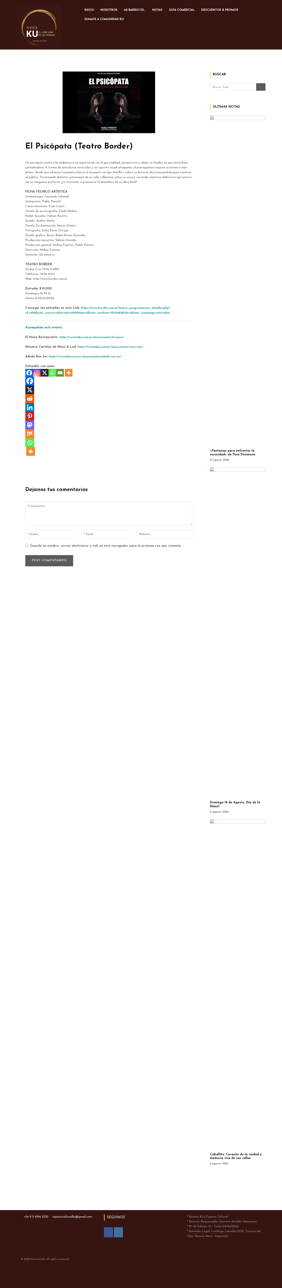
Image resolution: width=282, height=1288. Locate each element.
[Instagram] (37, 373)
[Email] (60, 373)
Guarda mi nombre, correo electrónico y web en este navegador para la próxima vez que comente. (106, 546)
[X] (44, 373)
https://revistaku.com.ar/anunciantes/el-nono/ (91, 337)
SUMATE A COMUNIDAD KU (104, 19)
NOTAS (157, 10)
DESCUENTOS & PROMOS (219, 10)
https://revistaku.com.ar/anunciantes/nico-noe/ (110, 347)
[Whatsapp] (52, 373)
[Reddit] (29, 398)
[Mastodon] (29, 425)
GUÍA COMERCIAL (182, 10)
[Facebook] (29, 373)
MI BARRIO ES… (135, 10)
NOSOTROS (108, 10)
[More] (68, 373)
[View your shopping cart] (145, 18)
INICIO (89, 10)
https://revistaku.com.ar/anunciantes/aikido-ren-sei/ (85, 356)
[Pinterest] (29, 416)
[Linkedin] (29, 407)
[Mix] (29, 433)
